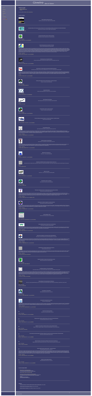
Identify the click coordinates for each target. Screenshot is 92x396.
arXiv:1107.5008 (34, 219)
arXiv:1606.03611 (30, 94)
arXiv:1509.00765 (30, 113)
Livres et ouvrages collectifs (23, 9)
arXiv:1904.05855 (31, 54)
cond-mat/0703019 (31, 314)
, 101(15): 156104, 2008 (23, 295)
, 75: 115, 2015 (23, 122)
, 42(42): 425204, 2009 (24, 263)
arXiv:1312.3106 (32, 147)
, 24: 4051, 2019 (23, 54)
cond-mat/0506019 (31, 355)
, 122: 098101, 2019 (23, 63)
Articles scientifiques (22, 8)
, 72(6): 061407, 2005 (23, 355)
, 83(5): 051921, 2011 (23, 230)
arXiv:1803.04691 (31, 63)
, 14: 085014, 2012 (22, 197)
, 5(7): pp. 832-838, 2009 (22, 285)
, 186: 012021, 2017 (24, 85)
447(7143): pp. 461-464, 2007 (23, 329)
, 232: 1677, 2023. (27, 372)
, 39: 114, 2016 (22, 94)
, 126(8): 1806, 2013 (22, 166)
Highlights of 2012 (32, 197)
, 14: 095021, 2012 (22, 185)
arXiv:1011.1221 (31, 230)
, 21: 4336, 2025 (22, 23)
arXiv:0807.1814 (32, 295)
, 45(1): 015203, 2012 (24, 219)
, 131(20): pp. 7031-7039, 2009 (24, 276)
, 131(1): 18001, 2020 (22, 40)
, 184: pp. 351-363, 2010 (25, 254)
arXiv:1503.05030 (32, 122)
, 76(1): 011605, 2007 (23, 314)
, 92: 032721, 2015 (22, 113)
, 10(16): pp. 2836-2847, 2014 (23, 147)
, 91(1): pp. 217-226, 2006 (23, 344)
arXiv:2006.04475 (29, 40)
